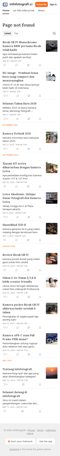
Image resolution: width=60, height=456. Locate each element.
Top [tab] (16, 33)
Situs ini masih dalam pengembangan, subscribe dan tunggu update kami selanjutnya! (21, 402)
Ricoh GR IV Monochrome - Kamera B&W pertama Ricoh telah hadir (22, 46)
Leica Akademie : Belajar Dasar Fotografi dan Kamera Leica (22, 198)
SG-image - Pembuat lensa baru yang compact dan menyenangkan (20, 76)
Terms (40, 430)
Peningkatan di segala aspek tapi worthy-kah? (21, 318)
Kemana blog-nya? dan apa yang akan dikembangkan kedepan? (21, 375)
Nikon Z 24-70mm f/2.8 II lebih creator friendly (19, 279)
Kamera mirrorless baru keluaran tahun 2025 (21, 139)
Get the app (45, 441)
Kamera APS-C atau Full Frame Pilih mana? (19, 337)
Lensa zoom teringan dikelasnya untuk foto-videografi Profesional (21, 287)
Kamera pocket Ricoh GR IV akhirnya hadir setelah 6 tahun (21, 308)
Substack (14, 449)
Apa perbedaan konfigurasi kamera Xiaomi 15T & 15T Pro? (22, 177)
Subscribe (41, 4)
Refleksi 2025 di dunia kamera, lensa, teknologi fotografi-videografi (20, 109)
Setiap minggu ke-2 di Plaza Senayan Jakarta (18, 207)
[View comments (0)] (16, 65)
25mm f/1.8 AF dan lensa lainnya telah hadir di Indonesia (21, 86)
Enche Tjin (16, 61)
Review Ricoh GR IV (16, 255)
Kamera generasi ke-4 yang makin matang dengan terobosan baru (21, 230)
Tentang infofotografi (17, 369)
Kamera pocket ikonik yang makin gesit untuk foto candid (21, 260)
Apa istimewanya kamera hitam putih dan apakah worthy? (20, 55)
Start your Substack (22, 441)
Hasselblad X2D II (14, 225)
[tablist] (11, 33)
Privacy (31, 430)
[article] (30, 53)
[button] (6, 10)
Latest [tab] (7, 33)
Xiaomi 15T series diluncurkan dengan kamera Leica (22, 167)
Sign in (53, 4)
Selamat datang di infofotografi (15, 394)
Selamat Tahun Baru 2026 (19, 103)
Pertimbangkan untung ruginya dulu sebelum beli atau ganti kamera (20, 345)
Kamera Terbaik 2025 (17, 133)
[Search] (54, 33)
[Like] (5, 65)
